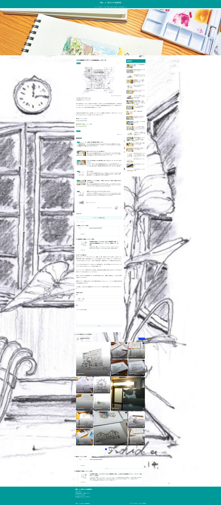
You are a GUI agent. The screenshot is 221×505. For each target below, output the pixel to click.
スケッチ (78, 131)
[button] (2, 32)
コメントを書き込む (99, 217)
